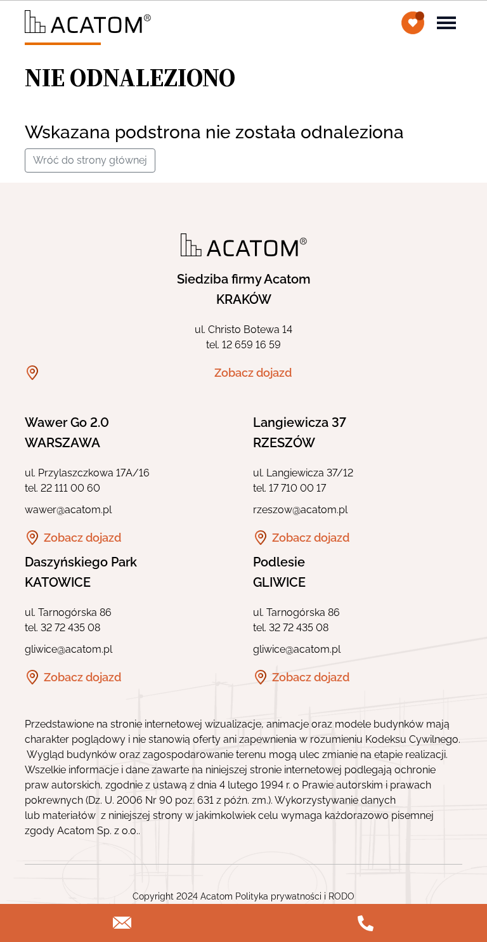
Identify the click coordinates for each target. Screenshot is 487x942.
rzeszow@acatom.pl (300, 510)
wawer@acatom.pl (68, 510)
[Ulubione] (412, 22)
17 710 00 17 (297, 488)
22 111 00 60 (70, 488)
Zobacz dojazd (253, 372)
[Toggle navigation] (446, 21)
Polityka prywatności (278, 896)
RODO (341, 896)
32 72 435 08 (70, 628)
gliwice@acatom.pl (68, 649)
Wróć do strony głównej (90, 160)
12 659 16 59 (251, 345)
